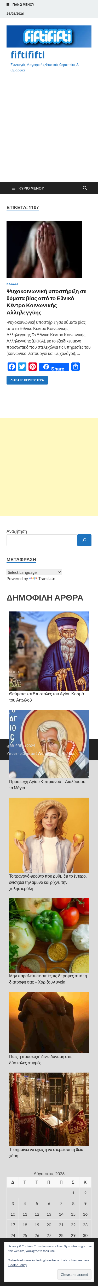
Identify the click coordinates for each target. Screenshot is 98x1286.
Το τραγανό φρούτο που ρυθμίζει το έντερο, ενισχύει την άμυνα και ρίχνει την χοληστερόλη (48, 882)
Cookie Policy (17, 1265)
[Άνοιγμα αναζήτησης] (85, 188)
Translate (46, 578)
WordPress (47, 753)
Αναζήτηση (17, 531)
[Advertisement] (49, 132)
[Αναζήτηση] (84, 540)
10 (12, 1213)
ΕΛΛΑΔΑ (12, 284)
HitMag (67, 753)
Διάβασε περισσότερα (25, 379)
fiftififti (27, 55)
